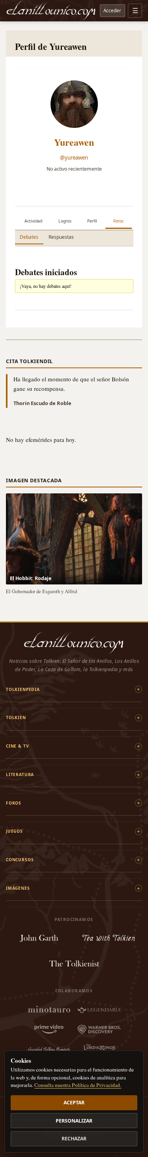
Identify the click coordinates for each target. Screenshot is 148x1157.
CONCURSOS (20, 859)
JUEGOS (14, 831)
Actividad (33, 221)
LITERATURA (20, 774)
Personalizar (74, 1120)
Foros (118, 221)
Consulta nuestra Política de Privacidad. (77, 1084)
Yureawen (74, 142)
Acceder (112, 10)
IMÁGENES (18, 888)
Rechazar (74, 1138)
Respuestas (61, 237)
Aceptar (74, 1102)
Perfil (92, 221)
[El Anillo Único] (51, 10)
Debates (29, 237)
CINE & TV (17, 746)
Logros (64, 221)
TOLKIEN (16, 717)
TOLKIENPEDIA (23, 689)
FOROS (13, 803)
